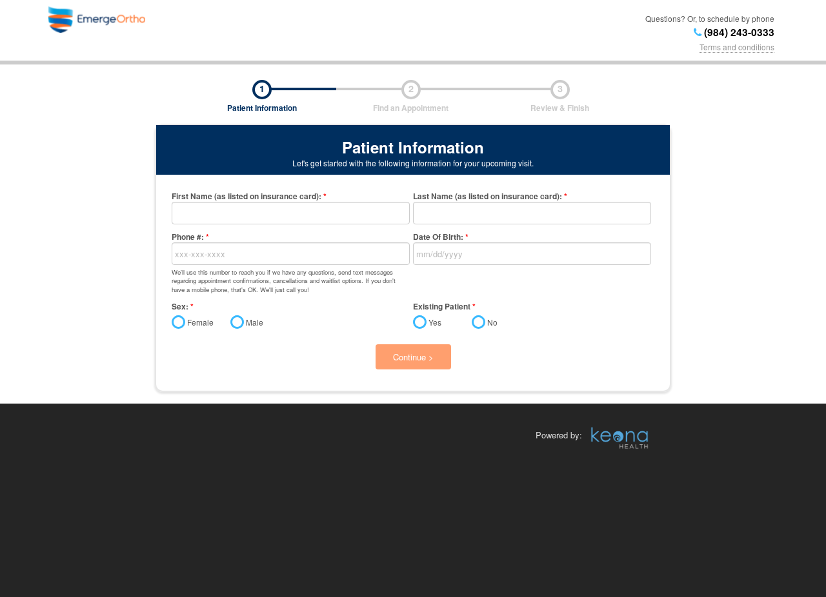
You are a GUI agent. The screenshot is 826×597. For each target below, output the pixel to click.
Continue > (413, 357)
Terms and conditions (737, 46)
